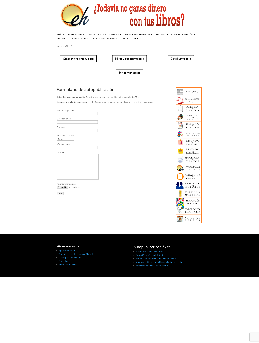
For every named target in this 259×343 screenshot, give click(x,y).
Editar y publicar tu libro (129, 58)
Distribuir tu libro (181, 58)
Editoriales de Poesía (68, 264)
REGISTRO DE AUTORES (80, 35)
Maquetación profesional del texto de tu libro (155, 258)
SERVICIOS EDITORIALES (137, 35)
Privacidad (63, 261)
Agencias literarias (67, 250)
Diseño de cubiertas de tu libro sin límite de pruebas (159, 262)
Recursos (161, 35)
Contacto (136, 39)
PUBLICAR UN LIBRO (104, 39)
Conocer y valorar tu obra (78, 58)
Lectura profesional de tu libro (149, 251)
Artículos (61, 39)
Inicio (59, 35)
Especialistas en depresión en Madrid (76, 254)
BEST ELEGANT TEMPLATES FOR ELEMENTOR (77, 274)
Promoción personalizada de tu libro (151, 265)
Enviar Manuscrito (80, 39)
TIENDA (125, 39)
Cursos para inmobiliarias (70, 257)
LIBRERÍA (114, 35)
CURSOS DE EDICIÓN (182, 35)
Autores (102, 35)
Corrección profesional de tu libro (150, 255)
